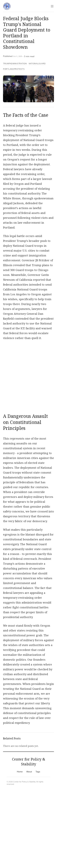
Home (20, 771)
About (29, 771)
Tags (38, 771)
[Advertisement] (28, 375)
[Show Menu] (52, 6)
